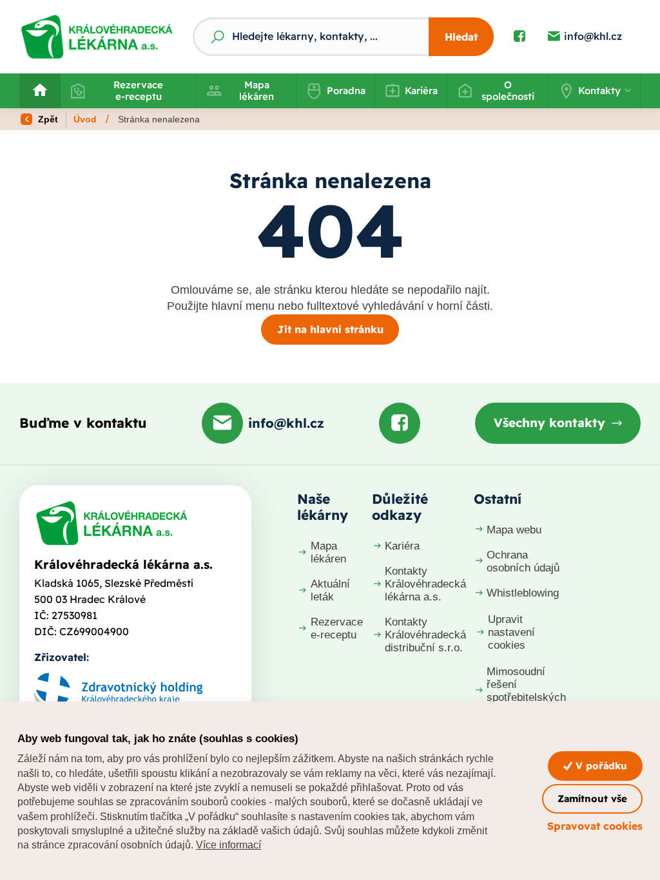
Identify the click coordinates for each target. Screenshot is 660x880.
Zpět (46, 119)
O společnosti (507, 90)
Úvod (85, 119)
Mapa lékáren (256, 90)
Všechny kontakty (549, 422)
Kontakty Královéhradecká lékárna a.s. (425, 584)
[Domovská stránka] (111, 523)
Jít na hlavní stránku (330, 329)
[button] (594, 90)
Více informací (228, 844)
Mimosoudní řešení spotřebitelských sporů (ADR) (526, 690)
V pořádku (599, 766)
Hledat (461, 36)
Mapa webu (514, 530)
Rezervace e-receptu (138, 90)
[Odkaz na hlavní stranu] (96, 37)
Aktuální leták (330, 590)
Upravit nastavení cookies (511, 632)
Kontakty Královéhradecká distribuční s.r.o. (425, 635)
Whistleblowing (523, 593)
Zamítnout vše (592, 798)
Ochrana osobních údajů (523, 561)
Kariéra (421, 90)
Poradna (346, 90)
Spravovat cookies (595, 825)
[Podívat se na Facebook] (519, 36)
